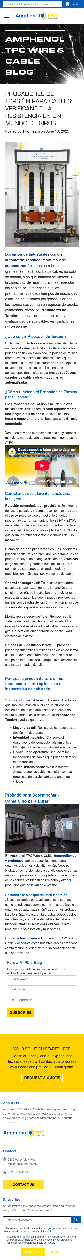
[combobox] (32, 4)
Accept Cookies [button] (33, 1251)
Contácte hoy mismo (21, 938)
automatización (19, 265)
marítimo (50, 260)
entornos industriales (30, 254)
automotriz (14, 260)
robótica (33, 260)
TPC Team (31, 131)
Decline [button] (55, 1251)
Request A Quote (42, 1077)
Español (76, 4)
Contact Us (23, 1184)
